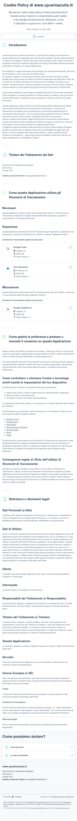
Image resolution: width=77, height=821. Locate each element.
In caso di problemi (19, 755)
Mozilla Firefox (12, 422)
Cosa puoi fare (17, 747)
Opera (8, 435)
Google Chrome (12, 419)
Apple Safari (11, 424)
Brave (8, 432)
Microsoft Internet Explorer (17, 427)
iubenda (18, 804)
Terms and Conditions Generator (61, 808)
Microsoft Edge (12, 430)
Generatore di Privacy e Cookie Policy (63, 797)
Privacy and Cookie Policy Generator (38, 808)
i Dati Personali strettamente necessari (55, 804)
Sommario (40, 37)
